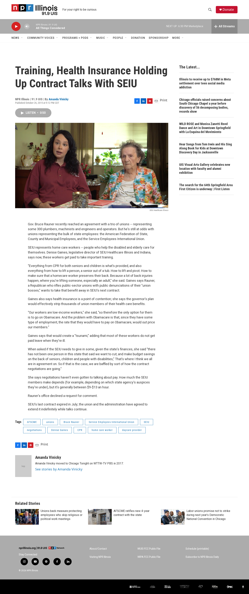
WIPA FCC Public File (148, 557)
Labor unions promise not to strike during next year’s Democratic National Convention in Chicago (208, 515)
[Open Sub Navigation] (22, 37)
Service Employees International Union (111, 422)
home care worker (102, 430)
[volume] (27, 26)
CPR (79, 430)
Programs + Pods (75, 37)
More (176, 37)
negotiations (34, 430)
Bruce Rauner (71, 422)
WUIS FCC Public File (148, 548)
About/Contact (98, 548)
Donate (228, 9)
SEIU (146, 422)
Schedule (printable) (197, 548)
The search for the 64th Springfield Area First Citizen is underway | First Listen (206, 187)
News (15, 37)
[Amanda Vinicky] (23, 466)
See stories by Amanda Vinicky (58, 469)
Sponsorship (159, 37)
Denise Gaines (59, 430)
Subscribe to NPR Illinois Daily (202, 557)
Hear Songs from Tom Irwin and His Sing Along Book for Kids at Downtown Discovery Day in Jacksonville (205, 148)
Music (100, 37)
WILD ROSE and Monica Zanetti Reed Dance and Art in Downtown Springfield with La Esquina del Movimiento (205, 128)
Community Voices (41, 37)
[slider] (32, 26)
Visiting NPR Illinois (100, 557)
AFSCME (32, 422)
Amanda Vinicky (59, 99)
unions (50, 422)
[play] (16, 26)
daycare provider (132, 430)
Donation (138, 37)
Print (163, 100)
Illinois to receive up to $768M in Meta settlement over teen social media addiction (205, 83)
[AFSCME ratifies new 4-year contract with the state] (100, 517)
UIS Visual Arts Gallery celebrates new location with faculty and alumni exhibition (204, 169)
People (118, 37)
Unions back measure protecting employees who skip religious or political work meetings (61, 515)
